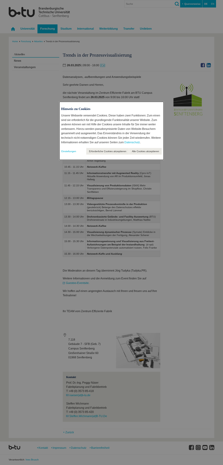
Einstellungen (68, 151)
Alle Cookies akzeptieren (145, 151)
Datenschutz (132, 142)
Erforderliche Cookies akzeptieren (107, 151)
